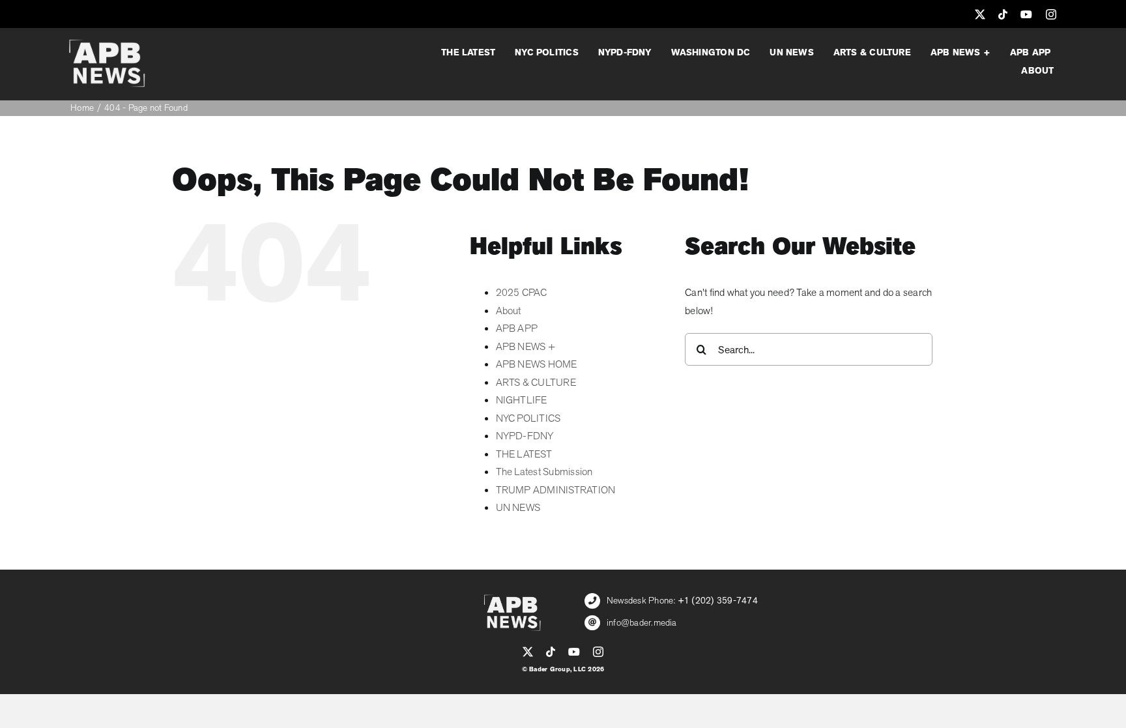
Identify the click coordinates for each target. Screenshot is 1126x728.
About (508, 311)
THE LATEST (524, 454)
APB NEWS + (525, 347)
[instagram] (1051, 14)
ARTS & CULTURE (536, 382)
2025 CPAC (521, 292)
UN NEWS (518, 508)
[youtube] (1026, 14)
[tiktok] (1002, 14)
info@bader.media (642, 623)
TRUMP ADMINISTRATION (556, 490)
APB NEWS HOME (536, 364)
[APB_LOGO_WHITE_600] (107, 44)
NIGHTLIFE (521, 400)
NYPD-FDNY (525, 436)
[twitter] (980, 14)
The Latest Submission (544, 472)
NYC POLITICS (528, 418)
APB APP (517, 328)
